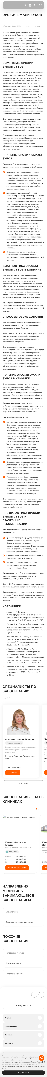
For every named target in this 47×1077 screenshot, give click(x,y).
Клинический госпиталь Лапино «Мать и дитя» (20, 757)
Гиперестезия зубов (15, 952)
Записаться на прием (17, 868)
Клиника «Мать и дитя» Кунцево (16, 843)
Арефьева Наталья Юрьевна (19, 739)
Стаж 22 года (10, 752)
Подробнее (12, 772)
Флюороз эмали (13, 963)
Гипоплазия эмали (14, 973)
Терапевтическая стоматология (19, 922)
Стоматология (12, 911)
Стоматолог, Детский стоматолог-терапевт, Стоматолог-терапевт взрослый (20, 748)
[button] (5, 698)
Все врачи (23, 783)
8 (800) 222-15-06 (35, 5)
